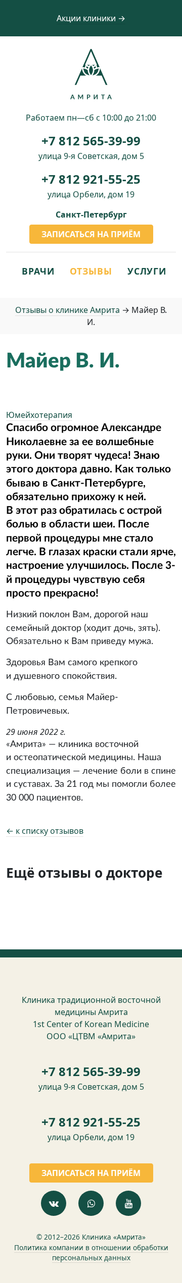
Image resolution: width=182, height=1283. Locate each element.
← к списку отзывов (44, 830)
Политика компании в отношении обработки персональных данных (91, 1252)
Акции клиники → (91, 18)
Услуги (146, 271)
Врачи (38, 271)
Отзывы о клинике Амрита (67, 309)
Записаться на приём (91, 234)
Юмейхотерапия (39, 414)
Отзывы (91, 271)
